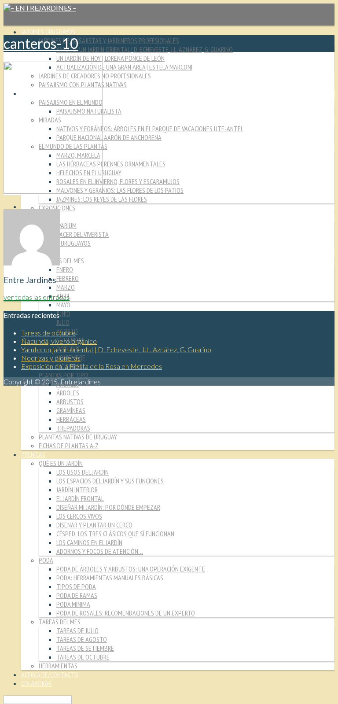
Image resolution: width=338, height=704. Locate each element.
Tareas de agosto (81, 639)
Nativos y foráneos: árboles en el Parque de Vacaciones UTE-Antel (149, 128)
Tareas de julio (77, 630)
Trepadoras (73, 428)
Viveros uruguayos (65, 243)
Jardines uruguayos (48, 31)
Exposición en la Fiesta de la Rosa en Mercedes (91, 366)
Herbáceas (71, 419)
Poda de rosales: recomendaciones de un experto (125, 612)
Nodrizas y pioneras (51, 358)
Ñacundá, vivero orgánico (59, 341)
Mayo (63, 304)
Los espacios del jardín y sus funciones (110, 480)
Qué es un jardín (61, 463)
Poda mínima (73, 604)
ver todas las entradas (37, 297)
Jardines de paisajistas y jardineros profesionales (109, 40)
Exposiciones (57, 207)
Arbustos (70, 401)
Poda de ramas (76, 595)
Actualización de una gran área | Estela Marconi (124, 67)
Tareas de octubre (83, 656)
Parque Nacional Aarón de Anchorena (109, 137)
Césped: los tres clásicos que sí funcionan (115, 533)
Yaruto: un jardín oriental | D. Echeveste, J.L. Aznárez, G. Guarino (144, 49)
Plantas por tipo (63, 375)
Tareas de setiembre (85, 648)
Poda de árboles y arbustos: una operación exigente (130, 568)
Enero (64, 269)
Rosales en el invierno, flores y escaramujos (118, 181)
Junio (63, 313)
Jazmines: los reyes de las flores (101, 199)
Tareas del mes (60, 621)
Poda (46, 560)
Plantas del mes (61, 260)
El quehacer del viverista (74, 234)
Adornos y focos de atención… (99, 551)
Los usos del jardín (82, 472)
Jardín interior (77, 489)
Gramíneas (70, 410)
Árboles (67, 392)
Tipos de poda (76, 586)
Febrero (67, 278)
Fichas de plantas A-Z (69, 445)
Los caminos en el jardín (89, 542)
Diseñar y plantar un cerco (94, 524)
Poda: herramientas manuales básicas (109, 577)
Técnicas (33, 454)
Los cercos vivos (79, 516)
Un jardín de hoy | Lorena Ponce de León (110, 58)
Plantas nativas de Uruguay (78, 436)
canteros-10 (41, 43)
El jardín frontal (80, 498)
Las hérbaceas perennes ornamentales (110, 163)
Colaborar (36, 683)
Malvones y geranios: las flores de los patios (120, 190)
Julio (63, 322)
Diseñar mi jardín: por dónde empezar (108, 507)
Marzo (65, 287)
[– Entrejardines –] (40, 8)
